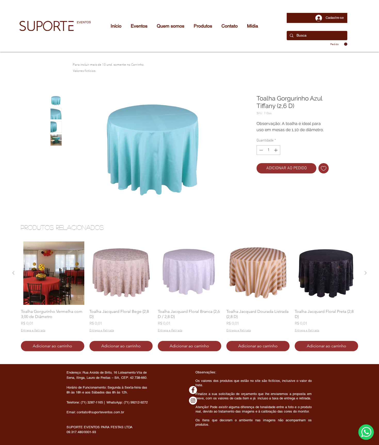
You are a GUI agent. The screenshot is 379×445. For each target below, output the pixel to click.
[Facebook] (193, 390)
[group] (189, 296)
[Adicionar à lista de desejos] (323, 168)
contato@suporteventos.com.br (100, 412)
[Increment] (276, 150)
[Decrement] (260, 150)
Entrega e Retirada (33, 330)
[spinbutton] (268, 150)
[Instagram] (193, 401)
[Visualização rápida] (52, 273)
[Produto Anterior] (13, 273)
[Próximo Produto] (365, 273)
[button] (338, 44)
